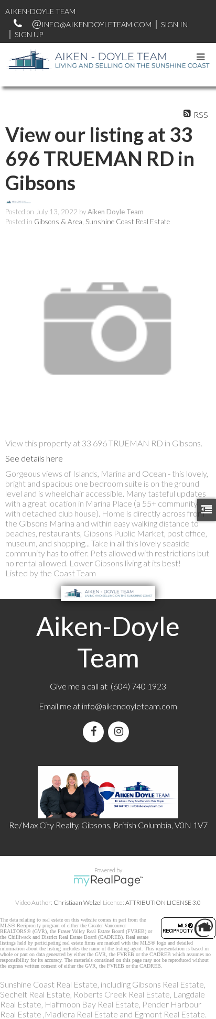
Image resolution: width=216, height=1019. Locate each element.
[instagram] (120, 732)
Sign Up (29, 34)
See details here (34, 458)
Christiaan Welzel (77, 902)
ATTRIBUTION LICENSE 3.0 (163, 902)
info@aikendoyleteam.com (96, 24)
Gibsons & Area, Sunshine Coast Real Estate (102, 221)
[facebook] (95, 732)
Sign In (174, 24)
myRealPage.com (108, 880)
